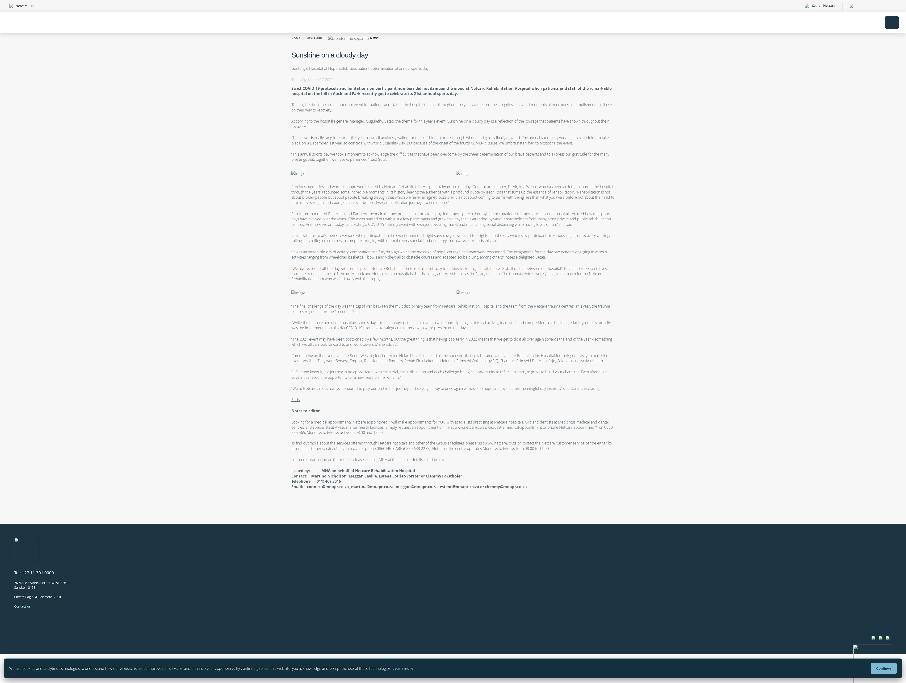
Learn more (402, 668)
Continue (883, 668)
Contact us (22, 606)
